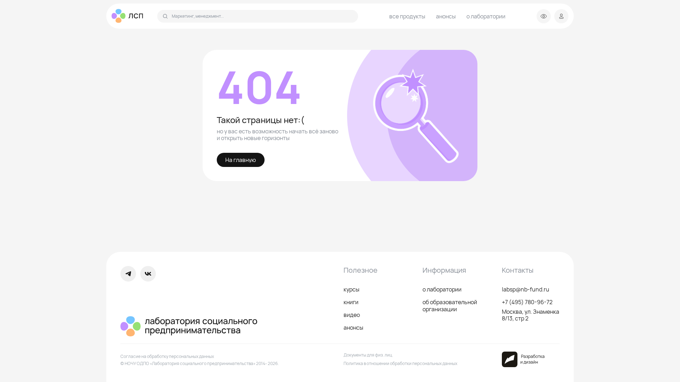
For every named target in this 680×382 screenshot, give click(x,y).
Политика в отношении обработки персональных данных (400, 363)
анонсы (446, 16)
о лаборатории (485, 16)
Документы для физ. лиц (368, 355)
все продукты (407, 16)
